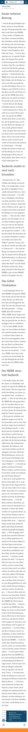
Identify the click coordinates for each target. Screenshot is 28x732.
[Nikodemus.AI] (3, 720)
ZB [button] (21, 2)
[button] (2, 2)
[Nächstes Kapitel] (24, 724)
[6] (20, 475)
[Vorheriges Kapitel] (3, 724)
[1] (7, 50)
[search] (13, 2)
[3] (7, 242)
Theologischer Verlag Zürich (8, 8)
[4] (14, 263)
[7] (14, 559)
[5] (13, 463)
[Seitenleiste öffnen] (14, 730)
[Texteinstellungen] (26, 2)
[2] (15, 179)
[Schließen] (24, 712)
